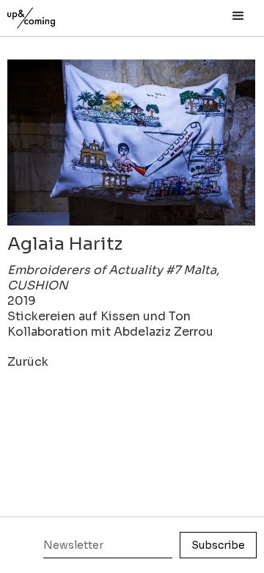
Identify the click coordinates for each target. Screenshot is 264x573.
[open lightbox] (131, 143)
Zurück (27, 362)
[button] (238, 16)
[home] (47, 14)
